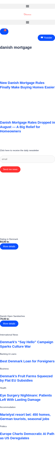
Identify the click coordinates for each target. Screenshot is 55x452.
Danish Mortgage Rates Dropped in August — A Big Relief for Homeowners (27, 127)
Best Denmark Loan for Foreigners (27, 361)
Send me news (10, 169)
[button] (27, 6)
